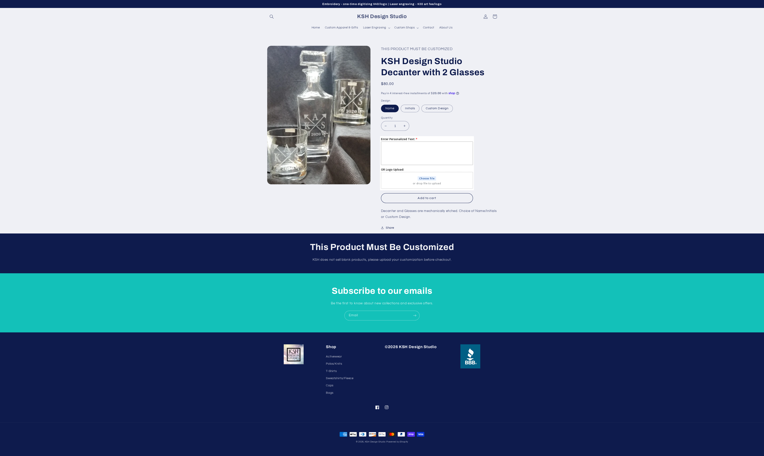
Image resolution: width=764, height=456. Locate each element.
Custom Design (437, 108)
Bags (329, 392)
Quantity (387, 117)
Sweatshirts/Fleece (339, 378)
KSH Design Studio (375, 442)
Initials (410, 108)
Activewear (334, 356)
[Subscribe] (414, 315)
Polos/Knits (334, 363)
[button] (271, 16)
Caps (329, 385)
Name (389, 108)
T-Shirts (331, 371)
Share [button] (390, 227)
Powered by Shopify (397, 442)
